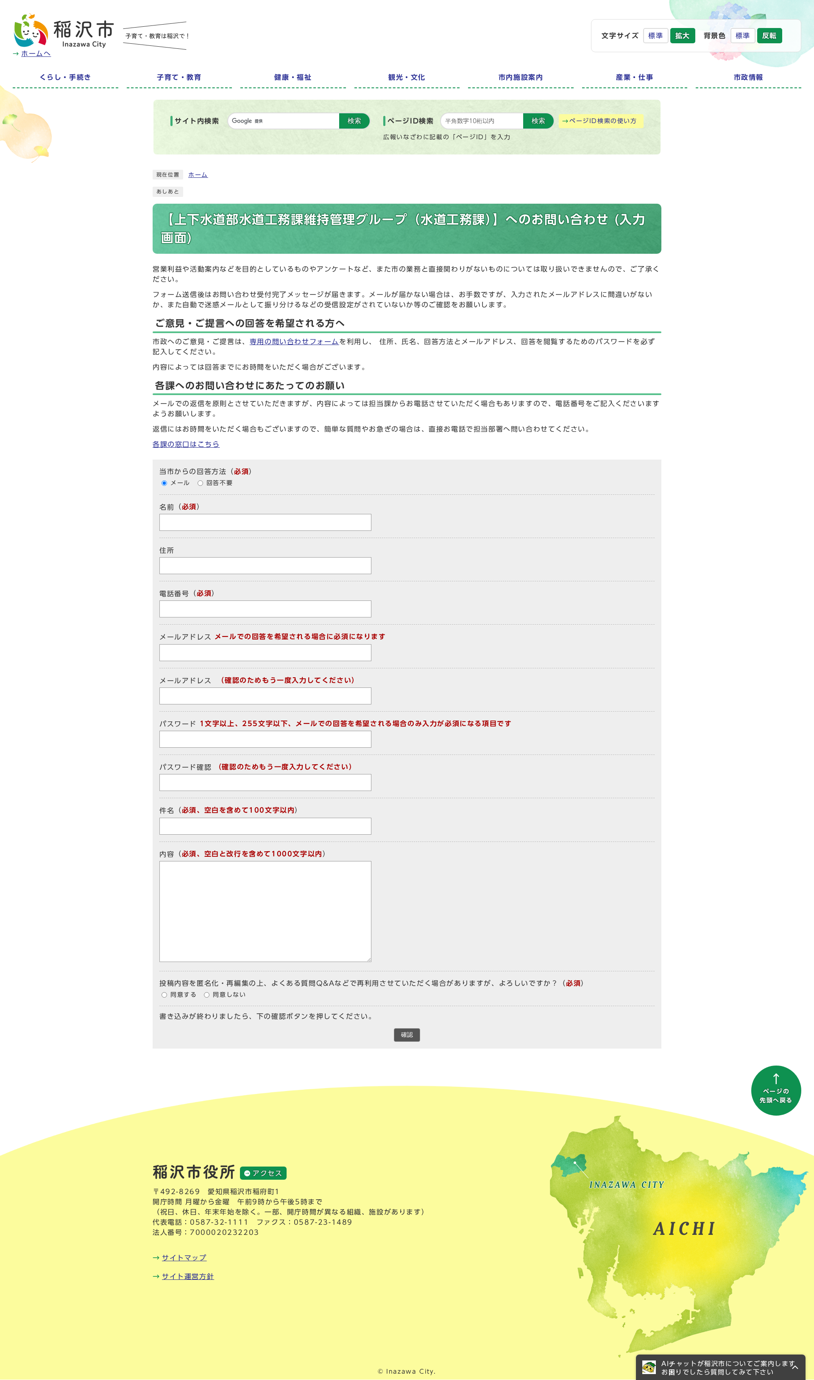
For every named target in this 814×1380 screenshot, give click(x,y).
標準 (655, 35)
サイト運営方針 (188, 1276)
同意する (183, 995)
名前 (166, 507)
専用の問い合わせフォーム (294, 341)
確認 (407, 1035)
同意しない (229, 995)
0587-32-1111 (219, 1222)
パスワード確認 (185, 767)
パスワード (178, 724)
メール (180, 483)
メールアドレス (185, 637)
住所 (166, 550)
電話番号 (174, 593)
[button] (721, 1367)
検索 (354, 120)
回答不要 (219, 483)
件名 (166, 811)
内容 (166, 854)
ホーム (198, 175)
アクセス (267, 1173)
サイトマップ (184, 1257)
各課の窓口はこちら (186, 444)
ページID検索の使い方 (603, 121)
